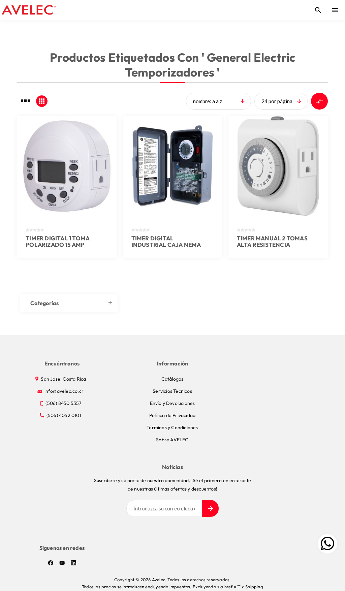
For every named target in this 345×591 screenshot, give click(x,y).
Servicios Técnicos (172, 391)
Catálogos (172, 379)
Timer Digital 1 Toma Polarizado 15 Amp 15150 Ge (58, 245)
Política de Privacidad (172, 415)
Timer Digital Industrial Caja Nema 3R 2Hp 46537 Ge (166, 245)
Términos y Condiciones (172, 427)
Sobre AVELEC (172, 440)
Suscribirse (210, 508)
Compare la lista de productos (319, 101)
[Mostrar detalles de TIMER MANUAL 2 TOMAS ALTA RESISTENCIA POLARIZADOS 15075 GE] (278, 166)
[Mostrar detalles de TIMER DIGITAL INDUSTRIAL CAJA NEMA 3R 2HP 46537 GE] (172, 166)
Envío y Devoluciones (172, 403)
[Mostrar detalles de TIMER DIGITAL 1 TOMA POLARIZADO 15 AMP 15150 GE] (67, 166)
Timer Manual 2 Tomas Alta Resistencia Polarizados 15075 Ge (272, 245)
